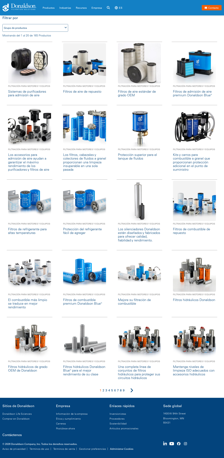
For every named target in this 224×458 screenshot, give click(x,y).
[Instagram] (186, 446)
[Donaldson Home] (21, 7)
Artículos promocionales (124, 428)
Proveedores (117, 418)
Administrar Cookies (121, 449)
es (120, 7)
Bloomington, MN (173, 418)
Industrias (65, 7)
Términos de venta (64, 449)
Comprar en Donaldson (16, 418)
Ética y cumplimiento (68, 418)
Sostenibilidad (118, 423)
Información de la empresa (72, 414)
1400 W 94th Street (174, 413)
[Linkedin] (166, 446)
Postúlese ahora (65, 428)
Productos (49, 7)
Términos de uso (39, 449)
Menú (43, 2)
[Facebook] (180, 446)
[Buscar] (108, 7)
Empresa (97, 7)
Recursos (81, 7)
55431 (167, 422)
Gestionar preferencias (92, 449)
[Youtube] (173, 446)
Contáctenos (12, 435)
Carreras (61, 423)
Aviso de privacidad (13, 449)
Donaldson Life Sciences (17, 414)
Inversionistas (118, 414)
